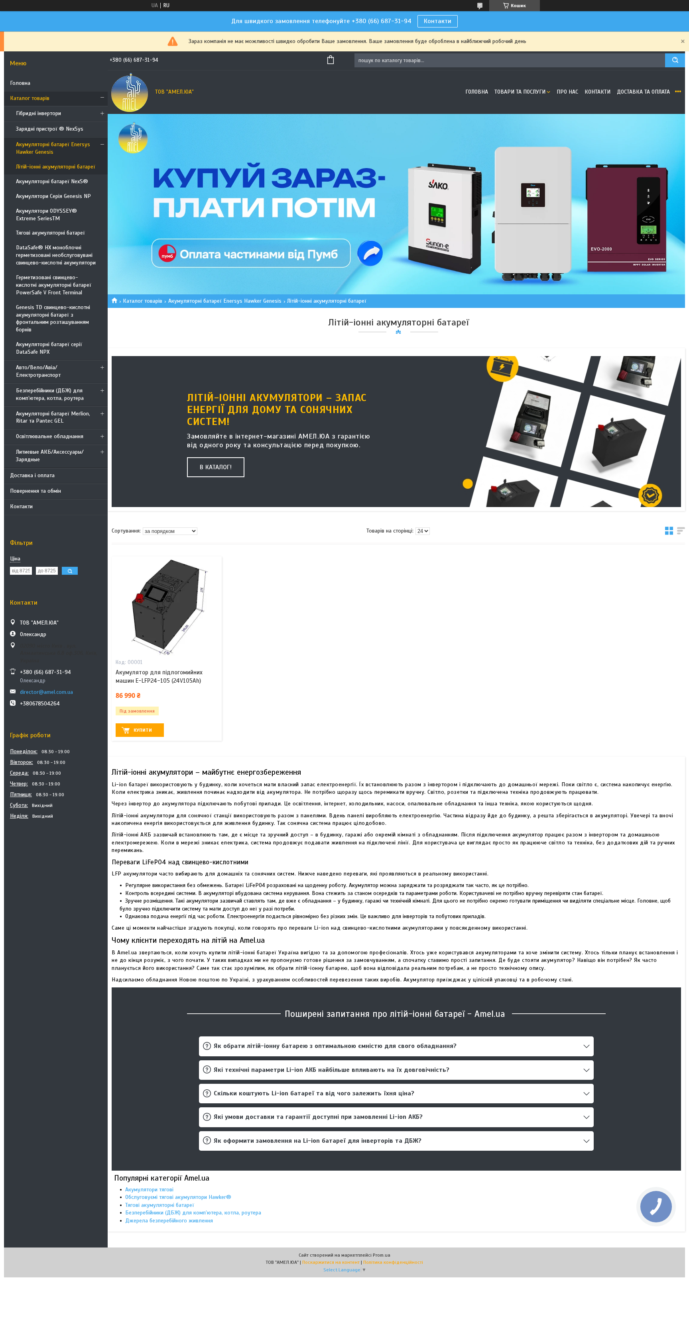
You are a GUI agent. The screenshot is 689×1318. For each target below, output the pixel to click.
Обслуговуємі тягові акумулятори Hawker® (178, 1197)
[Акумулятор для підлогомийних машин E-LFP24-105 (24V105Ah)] (167, 606)
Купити (143, 730)
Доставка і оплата (32, 475)
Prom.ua (381, 1255)
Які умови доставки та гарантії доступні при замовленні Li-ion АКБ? (318, 1117)
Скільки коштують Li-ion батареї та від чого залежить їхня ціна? (314, 1093)
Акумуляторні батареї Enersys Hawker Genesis (53, 148)
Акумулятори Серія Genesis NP (53, 196)
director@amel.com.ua (46, 692)
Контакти (437, 21)
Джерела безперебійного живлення (169, 1220)
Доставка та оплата (643, 91)
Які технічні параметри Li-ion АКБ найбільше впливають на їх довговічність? (331, 1070)
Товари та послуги (519, 91)
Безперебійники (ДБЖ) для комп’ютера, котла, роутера (50, 394)
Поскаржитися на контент (331, 1262)
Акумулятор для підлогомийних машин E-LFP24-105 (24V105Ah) (159, 676)
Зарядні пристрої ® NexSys (49, 128)
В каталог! (216, 467)
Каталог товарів (29, 98)
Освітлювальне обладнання (49, 436)
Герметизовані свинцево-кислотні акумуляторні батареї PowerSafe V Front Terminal (53, 285)
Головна (20, 83)
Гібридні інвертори (38, 113)
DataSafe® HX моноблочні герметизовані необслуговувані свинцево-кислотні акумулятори (56, 255)
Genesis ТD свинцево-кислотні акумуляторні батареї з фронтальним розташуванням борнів (53, 318)
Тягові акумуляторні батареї (50, 232)
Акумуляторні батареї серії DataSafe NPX (49, 348)
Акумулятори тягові (149, 1189)
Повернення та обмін (35, 491)
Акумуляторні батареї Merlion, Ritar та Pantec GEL (53, 417)
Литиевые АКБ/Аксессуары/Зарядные (50, 455)
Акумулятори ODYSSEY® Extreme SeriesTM (46, 215)
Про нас (567, 91)
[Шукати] (675, 60)
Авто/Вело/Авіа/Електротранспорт (38, 371)
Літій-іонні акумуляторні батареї (55, 166)
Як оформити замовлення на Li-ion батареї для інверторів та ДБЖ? (317, 1141)
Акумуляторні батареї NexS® (52, 181)
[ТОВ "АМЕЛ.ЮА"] (130, 92)
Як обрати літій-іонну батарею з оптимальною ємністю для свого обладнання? (335, 1046)
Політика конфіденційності (393, 1262)
